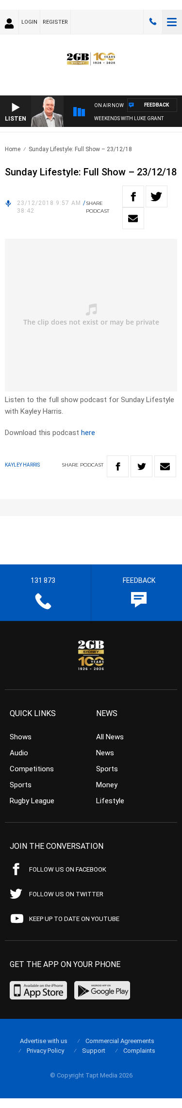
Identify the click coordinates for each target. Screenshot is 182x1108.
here (88, 432)
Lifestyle (110, 800)
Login (29, 22)
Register (55, 22)
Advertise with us (43, 1041)
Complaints (139, 1050)
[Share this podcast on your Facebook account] (133, 196)
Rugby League (32, 800)
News (105, 753)
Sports (21, 784)
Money (106, 784)
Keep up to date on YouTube (74, 918)
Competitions (32, 769)
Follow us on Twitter (66, 894)
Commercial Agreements (119, 1041)
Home (12, 149)
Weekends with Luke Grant (129, 118)
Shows (21, 737)
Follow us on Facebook (67, 869)
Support (93, 1050)
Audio (19, 753)
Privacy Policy (45, 1050)
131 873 (153, 22)
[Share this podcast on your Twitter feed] (156, 196)
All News (110, 737)
